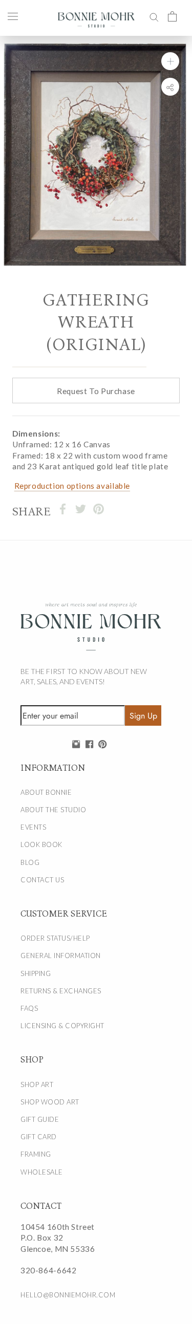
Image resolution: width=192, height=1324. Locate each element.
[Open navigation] (13, 15)
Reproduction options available (72, 485)
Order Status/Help (55, 938)
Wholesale (41, 1172)
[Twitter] (80, 509)
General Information (60, 955)
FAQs (29, 1008)
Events (33, 827)
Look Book (41, 844)
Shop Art (36, 1084)
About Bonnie (46, 792)
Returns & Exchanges (60, 991)
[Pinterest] (98, 509)
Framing (35, 1154)
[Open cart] (172, 15)
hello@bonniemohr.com (67, 1295)
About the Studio (53, 810)
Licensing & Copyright (62, 1026)
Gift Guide (39, 1119)
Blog (29, 862)
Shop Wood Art (49, 1102)
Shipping (35, 973)
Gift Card (38, 1137)
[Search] (154, 15)
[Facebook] (62, 509)
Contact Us (42, 880)
